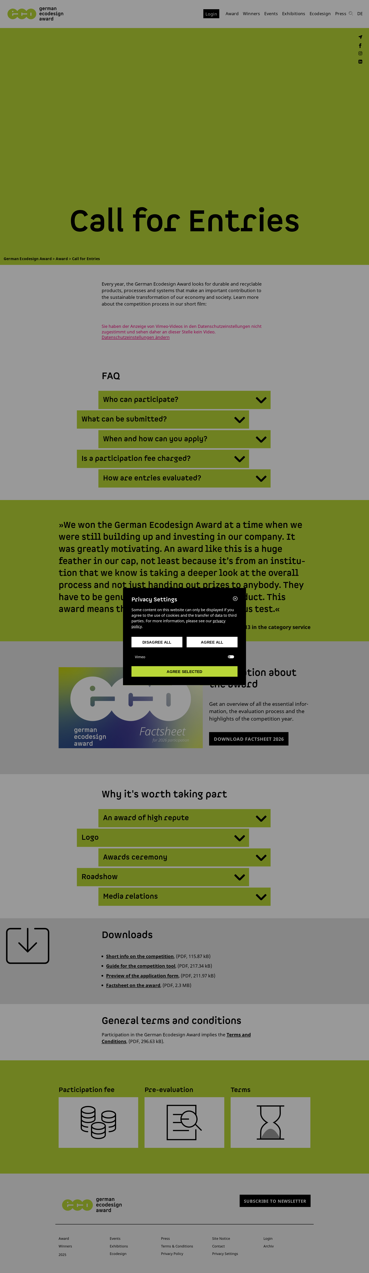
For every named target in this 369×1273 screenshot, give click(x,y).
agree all (212, 642)
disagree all (156, 642)
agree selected (184, 671)
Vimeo (140, 656)
